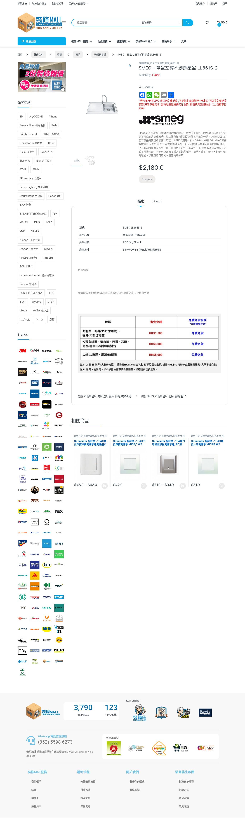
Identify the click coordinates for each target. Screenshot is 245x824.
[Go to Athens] (23, 372)
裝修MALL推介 (144, 41)
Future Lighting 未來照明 (34, 187)
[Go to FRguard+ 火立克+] (23, 436)
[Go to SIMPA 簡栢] (47, 575)
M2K (22, 231)
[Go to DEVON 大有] (35, 404)
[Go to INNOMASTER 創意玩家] (59, 458)
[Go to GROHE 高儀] (59, 447)
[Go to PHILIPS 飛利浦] (47, 532)
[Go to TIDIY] (23, 597)
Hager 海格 (54, 195)
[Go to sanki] (47, 554)
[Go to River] (59, 543)
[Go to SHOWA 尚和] (59, 565)
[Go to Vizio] (59, 618)
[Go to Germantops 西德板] (35, 447)
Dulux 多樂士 (27, 151)
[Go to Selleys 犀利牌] (35, 565)
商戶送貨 (154, 63)
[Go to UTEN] (47, 607)
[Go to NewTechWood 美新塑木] (47, 511)
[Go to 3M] (23, 350)
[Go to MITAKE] (47, 500)
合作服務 (102, 41)
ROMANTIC (26, 266)
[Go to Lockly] (23, 490)
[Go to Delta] (59, 393)
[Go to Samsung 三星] (35, 554)
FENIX (36, 169)
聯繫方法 (22, 3)
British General (28, 134)
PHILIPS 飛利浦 (28, 257)
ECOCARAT (47, 151)
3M (21, 116)
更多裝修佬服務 (77, 3)
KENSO (24, 222)
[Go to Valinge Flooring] (23, 618)
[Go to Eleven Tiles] (23, 425)
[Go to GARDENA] (47, 436)
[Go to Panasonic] (35, 532)
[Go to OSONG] (59, 522)
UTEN (51, 301)
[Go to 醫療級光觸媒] (23, 672)
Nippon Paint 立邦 (30, 239)
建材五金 (78, 436)
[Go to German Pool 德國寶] (23, 447)
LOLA (49, 222)
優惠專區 (122, 41)
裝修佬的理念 (39, 3)
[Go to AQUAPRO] (47, 361)
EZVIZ (23, 169)
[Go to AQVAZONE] (59, 361)
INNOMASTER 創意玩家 (33, 213)
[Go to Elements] (59, 415)
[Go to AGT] (35, 350)
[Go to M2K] (47, 490)
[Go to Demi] (23, 404)
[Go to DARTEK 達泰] (35, 393)
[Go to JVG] (23, 468)
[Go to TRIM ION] (59, 597)
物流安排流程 (88, 781)
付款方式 (85, 789)
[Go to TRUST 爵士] (23, 607)
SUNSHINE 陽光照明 (31, 292)
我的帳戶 (200, 3)
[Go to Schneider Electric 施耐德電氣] (59, 554)
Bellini (54, 125)
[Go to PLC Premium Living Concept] (59, 532)
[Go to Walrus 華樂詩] (35, 629)
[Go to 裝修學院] (59, 661)
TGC (51, 292)
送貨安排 (85, 798)
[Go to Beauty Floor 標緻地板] (47, 372)
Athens (53, 116)
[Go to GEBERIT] (59, 436)
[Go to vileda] (35, 618)
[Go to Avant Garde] (35, 372)
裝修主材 (39, 54)
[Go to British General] (35, 383)
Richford (48, 257)
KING (37, 222)
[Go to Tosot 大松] (35, 597)
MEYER (35, 231)
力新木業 (25, 319)
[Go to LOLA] (35, 490)
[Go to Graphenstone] (47, 447)
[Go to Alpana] (47, 350)
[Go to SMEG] (59, 575)
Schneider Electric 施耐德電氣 (37, 275)
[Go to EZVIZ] (47, 425)
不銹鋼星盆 (100, 54)
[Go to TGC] (59, 586)
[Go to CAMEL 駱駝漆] (47, 383)
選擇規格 (105, 486)
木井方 (39, 319)
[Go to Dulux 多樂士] (23, 415)
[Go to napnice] (35, 511)
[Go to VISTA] (47, 618)
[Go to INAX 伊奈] (47, 458)
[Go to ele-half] (47, 415)
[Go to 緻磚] (35, 661)
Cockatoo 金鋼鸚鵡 (31, 143)
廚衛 (59, 54)
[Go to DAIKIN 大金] (23, 393)
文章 (183, 41)
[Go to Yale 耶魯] (59, 640)
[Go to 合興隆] (35, 650)
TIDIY (23, 301)
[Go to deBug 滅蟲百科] (47, 393)
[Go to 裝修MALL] (47, 661)
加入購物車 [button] (144, 486)
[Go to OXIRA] (23, 532)
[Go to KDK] (47, 468)
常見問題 (85, 806)
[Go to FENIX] (59, 425)
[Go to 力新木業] (23, 650)
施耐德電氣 (89, 436)
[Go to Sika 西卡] (35, 575)
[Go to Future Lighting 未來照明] (35, 436)
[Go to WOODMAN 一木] (23, 640)
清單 (225, 3)
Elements (25, 160)
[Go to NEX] (59, 511)
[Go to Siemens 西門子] (23, 575)
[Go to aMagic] (59, 350)
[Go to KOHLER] (35, 479)
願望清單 (36, 806)
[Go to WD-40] (47, 629)
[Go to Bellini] (59, 372)
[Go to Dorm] (59, 404)
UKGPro (36, 301)
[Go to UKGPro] (35, 607)
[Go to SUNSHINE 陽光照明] (35, 586)
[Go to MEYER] (35, 500)
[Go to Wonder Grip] (59, 629)
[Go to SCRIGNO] (23, 565)
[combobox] (105, 22)
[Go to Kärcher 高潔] (35, 468)
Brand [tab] (157, 201)
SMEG (150, 396)
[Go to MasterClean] (23, 500)
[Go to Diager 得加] (47, 404)
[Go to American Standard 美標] (23, 361)
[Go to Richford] (35, 543)
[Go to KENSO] (59, 468)
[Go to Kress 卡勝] (59, 479)
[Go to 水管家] (23, 661)
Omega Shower (29, 248)
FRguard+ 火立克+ (30, 178)
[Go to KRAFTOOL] (47, 479)
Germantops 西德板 (31, 195)
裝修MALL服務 (79, 41)
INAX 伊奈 (25, 204)
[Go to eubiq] (35, 425)
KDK (55, 213)
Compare (148, 86)
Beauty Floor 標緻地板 (32, 125)
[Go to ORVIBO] (47, 522)
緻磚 (52, 319)
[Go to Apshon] (35, 361)
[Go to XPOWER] (47, 640)
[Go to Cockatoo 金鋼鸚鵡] (59, 383)
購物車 (213, 3)
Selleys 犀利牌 (28, 284)
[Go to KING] (23, 479)
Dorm (51, 143)
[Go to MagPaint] (59, 490)
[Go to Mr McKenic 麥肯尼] (23, 511)
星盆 (183, 396)
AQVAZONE (36, 116)
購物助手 (167, 41)
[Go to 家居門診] (47, 650)
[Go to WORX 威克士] (35, 640)
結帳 (33, 789)
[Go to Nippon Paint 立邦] (23, 522)
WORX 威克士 (41, 310)
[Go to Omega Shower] (35, 522)
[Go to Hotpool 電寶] (35, 458)
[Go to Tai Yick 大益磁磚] (47, 586)
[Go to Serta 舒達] (47, 565)
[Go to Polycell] (23, 543)
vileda (23, 310)
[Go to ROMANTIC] (23, 554)
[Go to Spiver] (23, 586)
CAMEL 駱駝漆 (51, 134)
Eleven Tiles (43, 160)
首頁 (20, 54)
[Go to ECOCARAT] (35, 415)
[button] (129, 66)
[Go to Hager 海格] (23, 458)
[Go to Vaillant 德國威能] (59, 607)
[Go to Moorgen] (59, 500)
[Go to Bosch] (23, 383)
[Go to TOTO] (47, 597)
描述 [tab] (141, 201)
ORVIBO (48, 248)
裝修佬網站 (57, 3)
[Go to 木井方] (59, 650)
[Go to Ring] (47, 543)
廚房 (78, 54)
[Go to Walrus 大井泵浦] (23, 629)
